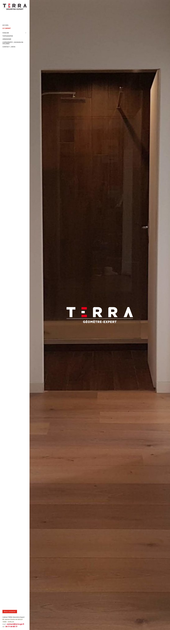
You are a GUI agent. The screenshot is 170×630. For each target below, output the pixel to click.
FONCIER (5, 33)
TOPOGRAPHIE (7, 36)
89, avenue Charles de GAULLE (12, 619)
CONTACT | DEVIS (8, 47)
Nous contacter (10, 611)
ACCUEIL (5, 25)
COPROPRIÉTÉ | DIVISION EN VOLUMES (12, 43)
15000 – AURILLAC (8, 622)
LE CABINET (6, 28)
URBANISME (6, 39)
